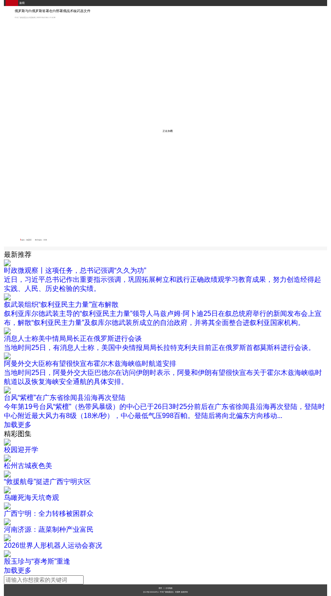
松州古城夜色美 (28, 465)
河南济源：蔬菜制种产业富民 (49, 529)
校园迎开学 (21, 449)
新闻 (22, 3)
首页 (160, 588)
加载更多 (17, 424)
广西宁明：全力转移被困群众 (49, 513)
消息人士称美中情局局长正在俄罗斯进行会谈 (73, 338)
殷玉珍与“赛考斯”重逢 (37, 561)
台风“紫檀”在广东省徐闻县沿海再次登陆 (64, 397)
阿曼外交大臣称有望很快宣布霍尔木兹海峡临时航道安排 (90, 363)
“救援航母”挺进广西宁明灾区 (47, 481)
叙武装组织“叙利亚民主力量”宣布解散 (61, 304)
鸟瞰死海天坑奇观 (31, 497)
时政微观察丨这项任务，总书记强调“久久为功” (75, 270)
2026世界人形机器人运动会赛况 (53, 545)
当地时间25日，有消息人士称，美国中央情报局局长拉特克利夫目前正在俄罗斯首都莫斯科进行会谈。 (159, 347)
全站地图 (169, 588)
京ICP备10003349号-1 (151, 592)
